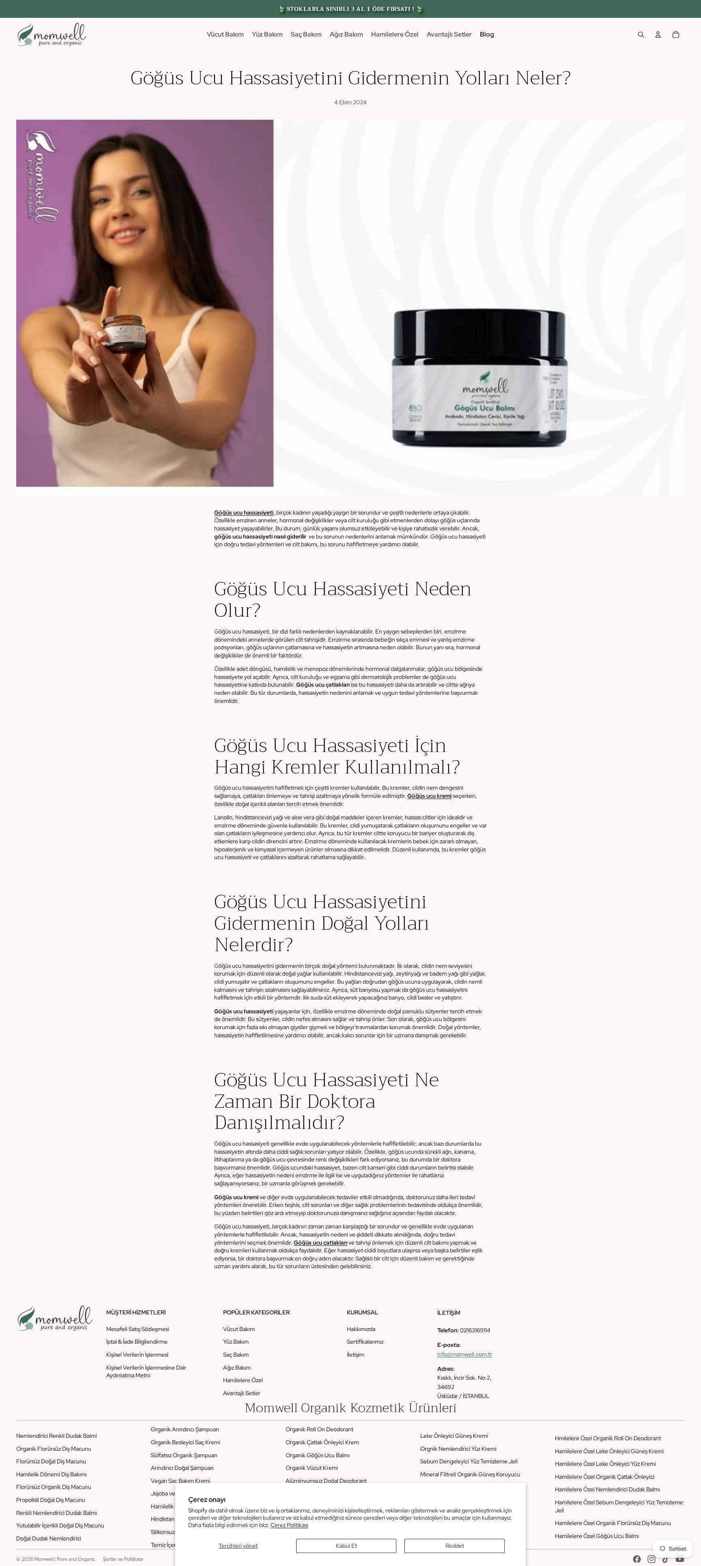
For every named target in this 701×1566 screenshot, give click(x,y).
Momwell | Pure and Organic (64, 1559)
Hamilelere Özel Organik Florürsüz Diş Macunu (613, 1523)
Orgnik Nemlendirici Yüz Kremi (458, 1448)
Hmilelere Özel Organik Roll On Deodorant (608, 1438)
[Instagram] (651, 1559)
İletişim (355, 1354)
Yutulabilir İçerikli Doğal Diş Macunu (60, 1525)
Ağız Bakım (237, 1367)
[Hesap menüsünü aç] (658, 34)
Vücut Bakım (239, 1329)
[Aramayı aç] (641, 34)
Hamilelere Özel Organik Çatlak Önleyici (604, 1476)
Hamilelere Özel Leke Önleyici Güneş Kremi (609, 1451)
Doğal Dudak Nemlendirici (48, 1538)
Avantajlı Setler (241, 1393)
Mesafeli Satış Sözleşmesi (137, 1329)
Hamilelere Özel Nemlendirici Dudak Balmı (607, 1489)
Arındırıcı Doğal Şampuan (182, 1467)
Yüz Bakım (236, 1341)
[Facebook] (637, 1559)
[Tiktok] (666, 1559)
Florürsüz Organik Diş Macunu (53, 1487)
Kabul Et (346, 1545)
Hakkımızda (361, 1329)
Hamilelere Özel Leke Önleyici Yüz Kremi (605, 1463)
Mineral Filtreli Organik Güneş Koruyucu (470, 1474)
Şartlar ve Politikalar (123, 1559)
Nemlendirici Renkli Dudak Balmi (56, 1435)
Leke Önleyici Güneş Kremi (454, 1435)
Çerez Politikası (289, 1525)
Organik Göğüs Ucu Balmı (318, 1455)
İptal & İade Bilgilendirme (137, 1341)
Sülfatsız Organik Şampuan (184, 1455)
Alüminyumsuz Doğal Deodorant (326, 1480)
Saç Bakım (236, 1354)
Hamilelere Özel (243, 1380)
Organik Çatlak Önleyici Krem (322, 1442)
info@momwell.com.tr (464, 1354)
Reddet (454, 1545)
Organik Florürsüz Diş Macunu (53, 1448)
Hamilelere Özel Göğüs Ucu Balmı (597, 1536)
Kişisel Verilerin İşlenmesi (137, 1354)
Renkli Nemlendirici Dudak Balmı (56, 1512)
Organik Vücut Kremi (312, 1467)
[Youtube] (680, 1559)
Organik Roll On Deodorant (319, 1429)
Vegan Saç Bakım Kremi (180, 1480)
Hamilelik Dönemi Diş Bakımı (51, 1474)
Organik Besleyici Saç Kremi (185, 1442)
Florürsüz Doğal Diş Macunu (51, 1461)
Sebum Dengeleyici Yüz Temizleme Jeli (469, 1461)
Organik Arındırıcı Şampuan (185, 1429)
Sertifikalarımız (365, 1341)
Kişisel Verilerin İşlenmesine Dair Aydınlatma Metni (146, 1371)
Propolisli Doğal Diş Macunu (50, 1500)
